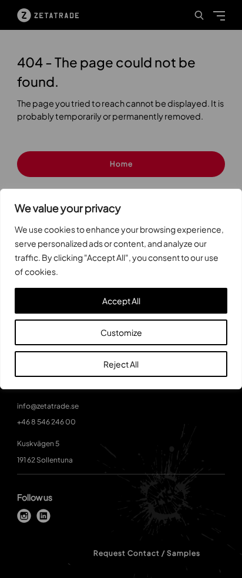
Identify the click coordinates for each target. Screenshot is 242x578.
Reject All (121, 364)
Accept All (121, 300)
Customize (121, 332)
